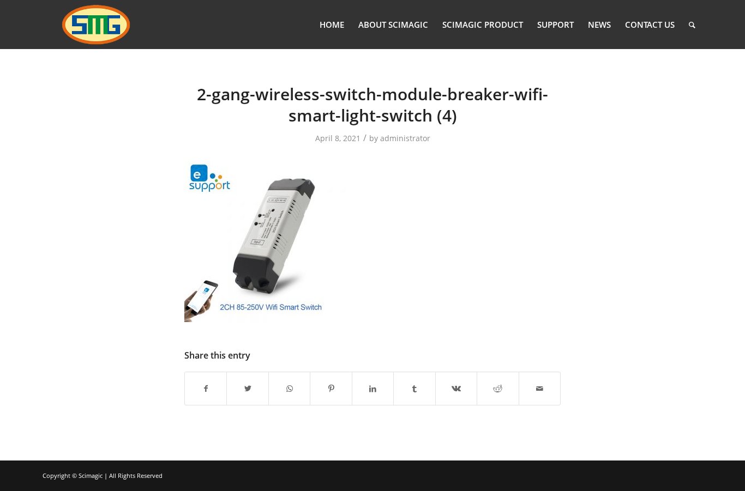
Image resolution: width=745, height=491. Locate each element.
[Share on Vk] (456, 388)
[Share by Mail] (540, 388)
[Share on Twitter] (247, 388)
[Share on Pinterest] (330, 388)
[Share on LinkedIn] (372, 388)
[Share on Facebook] (205, 388)
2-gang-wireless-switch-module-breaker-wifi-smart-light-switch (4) (372, 104)
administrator (405, 138)
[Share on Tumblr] (414, 388)
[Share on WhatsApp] (289, 388)
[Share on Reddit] (497, 388)
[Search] (692, 24)
